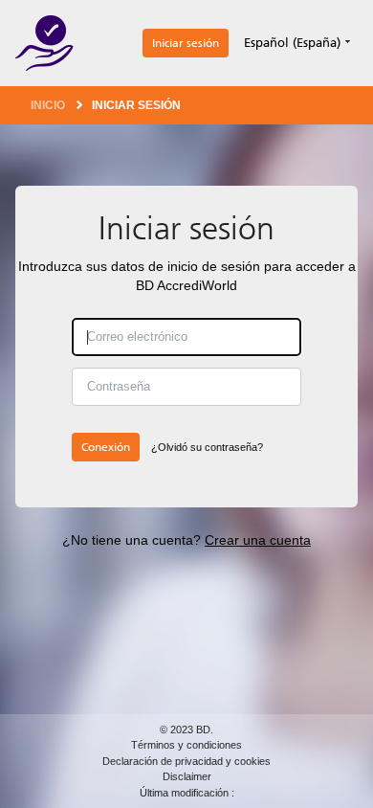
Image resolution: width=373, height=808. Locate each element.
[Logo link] (44, 43)
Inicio (48, 105)
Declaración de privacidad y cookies (186, 761)
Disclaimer (187, 776)
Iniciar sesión (185, 43)
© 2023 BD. (186, 729)
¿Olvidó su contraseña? (207, 447)
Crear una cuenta (258, 540)
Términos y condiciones (186, 745)
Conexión (105, 447)
